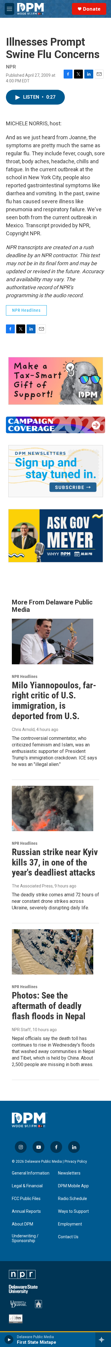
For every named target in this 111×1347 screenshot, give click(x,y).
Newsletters (69, 1173)
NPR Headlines (26, 310)
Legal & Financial (27, 1186)
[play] (9, 1340)
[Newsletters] (56, 471)
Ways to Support (73, 1211)
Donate (91, 9)
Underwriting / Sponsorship (25, 1238)
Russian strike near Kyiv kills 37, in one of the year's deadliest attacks (55, 862)
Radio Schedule (72, 1198)
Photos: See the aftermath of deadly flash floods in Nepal (49, 1005)
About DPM (22, 1224)
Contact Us (68, 1237)
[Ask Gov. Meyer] (56, 535)
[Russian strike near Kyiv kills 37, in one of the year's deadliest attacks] (52, 808)
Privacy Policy (76, 1161)
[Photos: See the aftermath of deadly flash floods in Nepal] (52, 952)
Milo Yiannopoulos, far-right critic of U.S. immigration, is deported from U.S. (54, 700)
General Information (30, 1173)
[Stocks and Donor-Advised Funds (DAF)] (56, 380)
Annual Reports (26, 1211)
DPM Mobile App (73, 1186)
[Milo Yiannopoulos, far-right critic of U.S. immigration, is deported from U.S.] (52, 641)
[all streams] (103, 1339)
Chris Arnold (23, 729)
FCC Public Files (26, 1198)
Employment (70, 1224)
